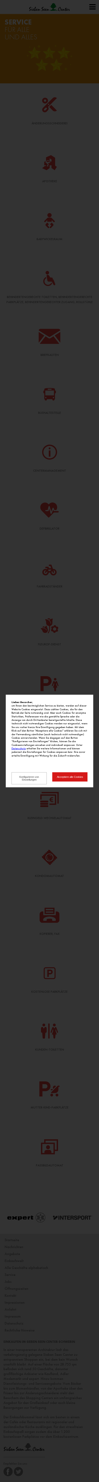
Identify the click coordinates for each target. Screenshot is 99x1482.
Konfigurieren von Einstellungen (29, 778)
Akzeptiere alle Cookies (70, 777)
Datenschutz (19, 748)
